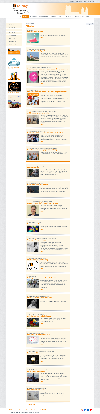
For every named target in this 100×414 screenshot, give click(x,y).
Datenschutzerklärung (24, 409)
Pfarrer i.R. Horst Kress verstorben (39, 297)
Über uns (61, 16)
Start (20, 16)
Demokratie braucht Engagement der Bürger (42, 150)
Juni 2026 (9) (12, 30)
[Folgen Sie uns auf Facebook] (85, 410)
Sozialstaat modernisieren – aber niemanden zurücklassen (47, 69)
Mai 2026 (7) (12, 33)
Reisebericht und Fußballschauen (39, 316)
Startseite (28, 23)
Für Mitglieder (69, 16)
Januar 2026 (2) (13, 44)
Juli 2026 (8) (12, 27)
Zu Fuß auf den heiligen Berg (37, 51)
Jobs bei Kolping (79, 16)
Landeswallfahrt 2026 (13, 92)
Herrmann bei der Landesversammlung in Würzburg (45, 133)
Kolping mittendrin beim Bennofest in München (43, 278)
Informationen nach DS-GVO (37, 409)
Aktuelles (25, 16)
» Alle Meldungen (30, 404)
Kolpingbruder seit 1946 (35, 389)
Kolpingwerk (71, 1)
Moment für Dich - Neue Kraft (37, 185)
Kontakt (88, 16)
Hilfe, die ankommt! (34, 167)
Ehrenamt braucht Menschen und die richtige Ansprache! (47, 92)
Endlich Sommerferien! (35, 32)
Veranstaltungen (43, 16)
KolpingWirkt (33, 16)
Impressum (14, 409)
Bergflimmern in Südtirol (36, 371)
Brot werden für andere (35, 353)
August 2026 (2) (13, 24)
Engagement (53, 16)
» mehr (42, 37)
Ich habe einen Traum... (35, 224)
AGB (10, 409)
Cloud (46, 409)
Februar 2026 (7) (13, 41)
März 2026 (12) (12, 38)
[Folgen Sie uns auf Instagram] (82, 410)
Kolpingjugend (79, 1)
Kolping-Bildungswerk (89, 1)
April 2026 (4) (12, 35)
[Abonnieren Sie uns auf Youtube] (91, 410)
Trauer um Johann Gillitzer (36, 240)
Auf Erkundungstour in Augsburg (38, 113)
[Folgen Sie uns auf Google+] (88, 410)
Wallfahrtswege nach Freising (37, 260)
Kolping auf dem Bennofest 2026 (38, 334)
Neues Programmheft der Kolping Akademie (42, 203)
